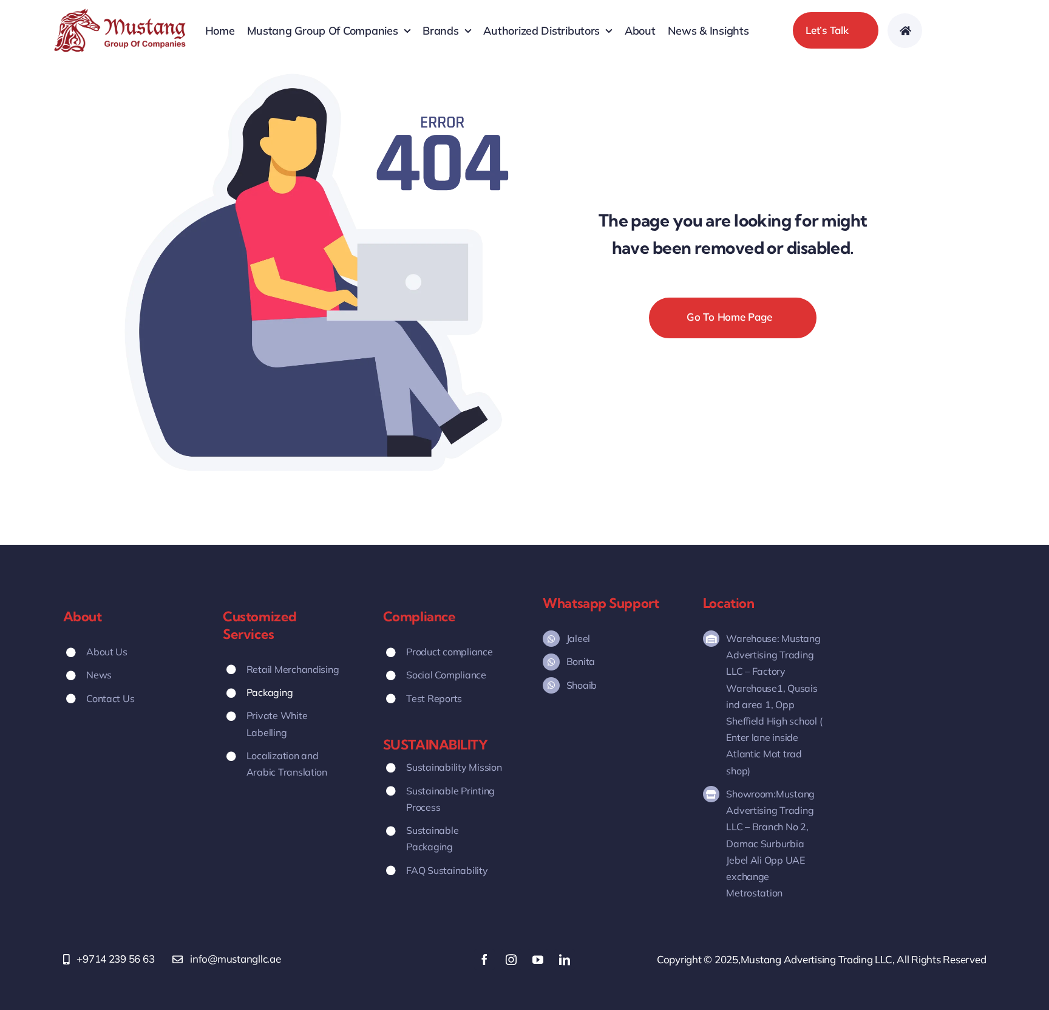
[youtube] (538, 959)
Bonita (580, 661)
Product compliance (449, 652)
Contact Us (110, 698)
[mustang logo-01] (120, 12)
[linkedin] (564, 959)
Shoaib (581, 685)
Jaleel (578, 638)
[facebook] (484, 959)
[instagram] (511, 959)
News (99, 675)
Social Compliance (446, 675)
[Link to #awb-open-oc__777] (905, 30)
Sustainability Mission (453, 767)
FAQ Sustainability (446, 870)
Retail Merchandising (292, 669)
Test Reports (434, 698)
